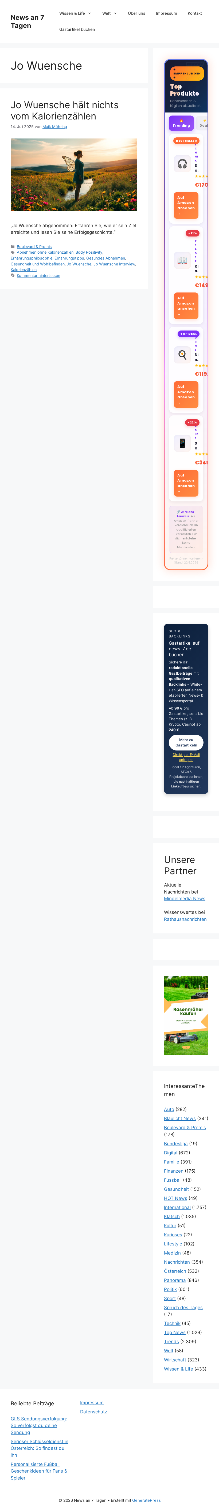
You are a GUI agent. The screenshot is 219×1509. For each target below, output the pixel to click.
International (177, 1207)
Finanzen (173, 1171)
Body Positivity (89, 252)
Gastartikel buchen (77, 29)
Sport (170, 1298)
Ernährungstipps (69, 258)
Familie (171, 1162)
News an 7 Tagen (27, 21)
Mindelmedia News (184, 898)
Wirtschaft (175, 1359)
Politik (170, 1289)
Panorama (175, 1280)
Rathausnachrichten (185, 919)
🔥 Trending (181, 122)
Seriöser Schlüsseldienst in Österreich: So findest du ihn (39, 1448)
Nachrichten (177, 1262)
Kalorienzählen (24, 269)
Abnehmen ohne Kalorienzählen (45, 252)
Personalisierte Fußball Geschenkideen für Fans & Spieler (39, 1471)
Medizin (172, 1253)
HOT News (175, 1198)
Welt (106, 13)
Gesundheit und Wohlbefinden (38, 264)
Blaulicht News (180, 1118)
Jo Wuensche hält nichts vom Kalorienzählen (65, 110)
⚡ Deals (205, 123)
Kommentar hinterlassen (38, 275)
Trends (171, 1341)
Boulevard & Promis (34, 246)
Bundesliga (176, 1143)
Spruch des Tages (183, 1307)
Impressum (166, 13)
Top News (175, 1332)
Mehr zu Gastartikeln (186, 743)
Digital (170, 1152)
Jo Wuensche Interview (114, 264)
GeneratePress (146, 1500)
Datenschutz (93, 1411)
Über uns (136, 13)
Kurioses (173, 1234)
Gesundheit (176, 1189)
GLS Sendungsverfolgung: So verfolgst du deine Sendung (39, 1425)
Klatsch (172, 1216)
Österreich (175, 1271)
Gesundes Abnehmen (105, 258)
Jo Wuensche (79, 264)
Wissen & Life (72, 13)
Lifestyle (173, 1244)
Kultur (170, 1225)
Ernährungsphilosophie (31, 258)
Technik (172, 1323)
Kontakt (195, 13)
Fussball (173, 1180)
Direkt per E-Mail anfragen (186, 757)
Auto (169, 1109)
